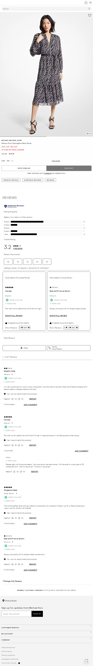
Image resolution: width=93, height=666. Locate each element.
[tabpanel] (46, 74)
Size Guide (56, 161)
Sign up (37, 614)
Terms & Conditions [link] (8, 655)
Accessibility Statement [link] (9, 659)
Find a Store (11, 600)
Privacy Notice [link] (6, 651)
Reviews (50, 180)
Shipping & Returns (32, 180)
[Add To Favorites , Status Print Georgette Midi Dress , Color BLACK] (89, 15)
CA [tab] (8, 161)
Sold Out (69, 168)
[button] (86, 661)
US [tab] (12, 161)
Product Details (11, 180)
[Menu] (90, 2)
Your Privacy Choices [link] (9, 663)
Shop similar (24, 168)
